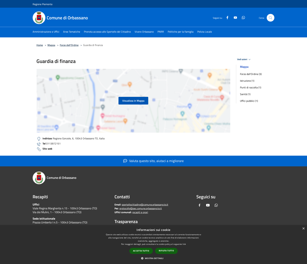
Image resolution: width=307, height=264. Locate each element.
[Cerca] (270, 18)
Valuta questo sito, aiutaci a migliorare (156, 160)
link (184, 244)
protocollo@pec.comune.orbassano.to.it (140, 208)
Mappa (51, 45)
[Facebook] (226, 17)
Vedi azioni (242, 59)
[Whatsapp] (242, 17)
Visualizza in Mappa (133, 101)
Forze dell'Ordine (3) (251, 74)
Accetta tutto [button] (141, 250)
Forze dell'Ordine (69, 45)
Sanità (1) (245, 94)
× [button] (303, 228)
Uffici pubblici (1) (249, 101)
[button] (153, 258)
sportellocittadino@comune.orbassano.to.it (145, 204)
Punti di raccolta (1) (250, 87)
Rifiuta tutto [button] (166, 250)
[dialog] (153, 244)
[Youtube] (234, 17)
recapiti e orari (140, 212)
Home (39, 45)
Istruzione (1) (247, 81)
